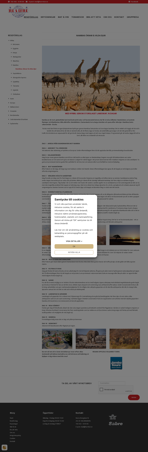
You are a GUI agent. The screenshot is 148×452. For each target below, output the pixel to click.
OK (74, 246)
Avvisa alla (74, 252)
